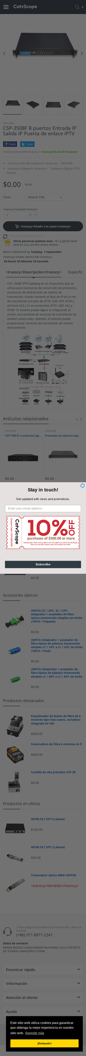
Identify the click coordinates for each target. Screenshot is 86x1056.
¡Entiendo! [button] (44, 1043)
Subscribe (43, 564)
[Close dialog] (82, 485)
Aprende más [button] (34, 1033)
